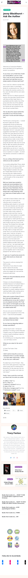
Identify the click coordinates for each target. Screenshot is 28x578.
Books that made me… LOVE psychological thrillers (10, 508)
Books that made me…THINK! (11, 512)
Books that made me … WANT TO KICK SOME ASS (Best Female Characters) (14, 502)
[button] (9, 399)
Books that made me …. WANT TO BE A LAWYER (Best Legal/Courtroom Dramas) (13, 496)
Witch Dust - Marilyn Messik (19, 470)
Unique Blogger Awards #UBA (8, 483)
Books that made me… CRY (10, 516)
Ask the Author (7, 9)
